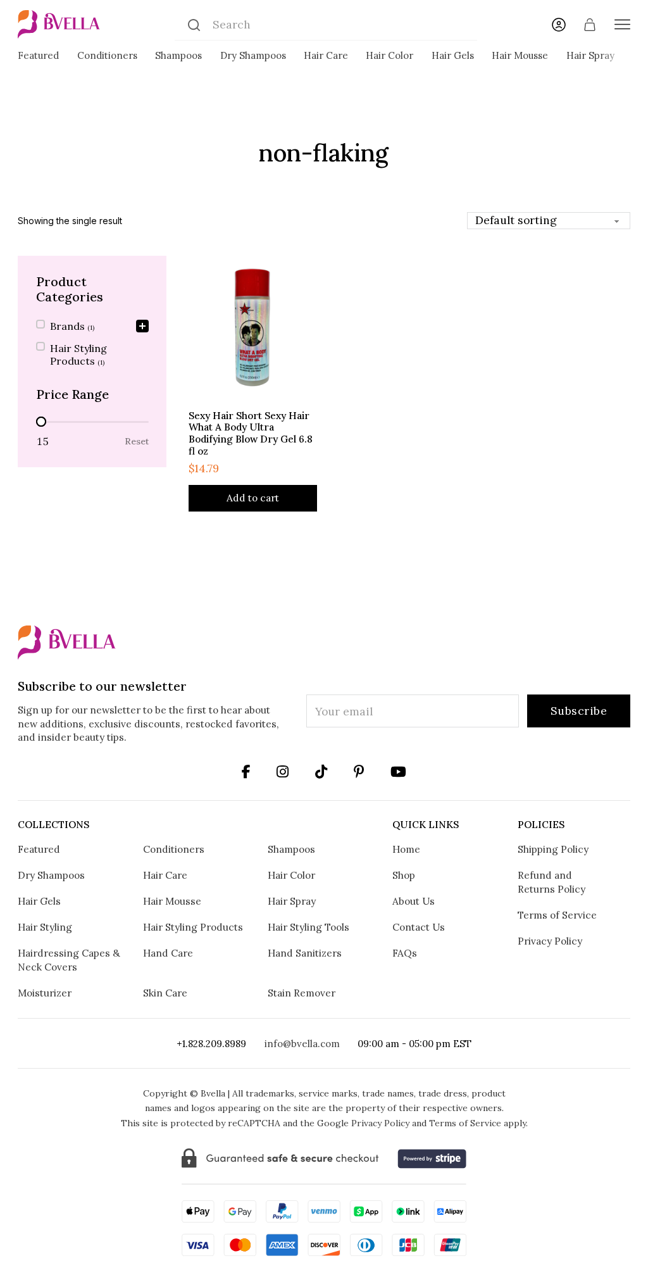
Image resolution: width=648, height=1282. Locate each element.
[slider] (41, 422)
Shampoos (178, 55)
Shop (403, 875)
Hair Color (389, 55)
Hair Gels (453, 55)
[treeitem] (92, 327)
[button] (92, 327)
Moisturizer (45, 992)
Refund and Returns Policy (551, 882)
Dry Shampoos (253, 55)
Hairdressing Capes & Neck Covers (69, 959)
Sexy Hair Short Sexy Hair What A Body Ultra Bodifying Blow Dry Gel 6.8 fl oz (251, 433)
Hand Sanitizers (305, 952)
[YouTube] (398, 772)
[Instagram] (246, 772)
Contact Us (418, 927)
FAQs (404, 952)
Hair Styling (45, 927)
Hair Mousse (520, 55)
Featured (38, 55)
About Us (413, 901)
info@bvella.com (302, 1044)
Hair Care (326, 55)
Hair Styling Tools (308, 927)
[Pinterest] (359, 772)
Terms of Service (557, 914)
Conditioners (107, 55)
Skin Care (165, 992)
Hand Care (168, 952)
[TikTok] (321, 772)
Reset (137, 441)
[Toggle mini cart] (589, 24)
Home (406, 849)
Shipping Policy (553, 849)
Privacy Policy (550, 940)
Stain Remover (301, 992)
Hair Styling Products (193, 927)
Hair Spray (590, 55)
